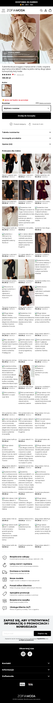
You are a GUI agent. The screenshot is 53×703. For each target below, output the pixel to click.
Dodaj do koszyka (26, 116)
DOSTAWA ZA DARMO (26, 2)
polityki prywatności (26, 640)
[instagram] (23, 654)
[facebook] (30, 654)
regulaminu (41, 639)
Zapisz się (42, 633)
